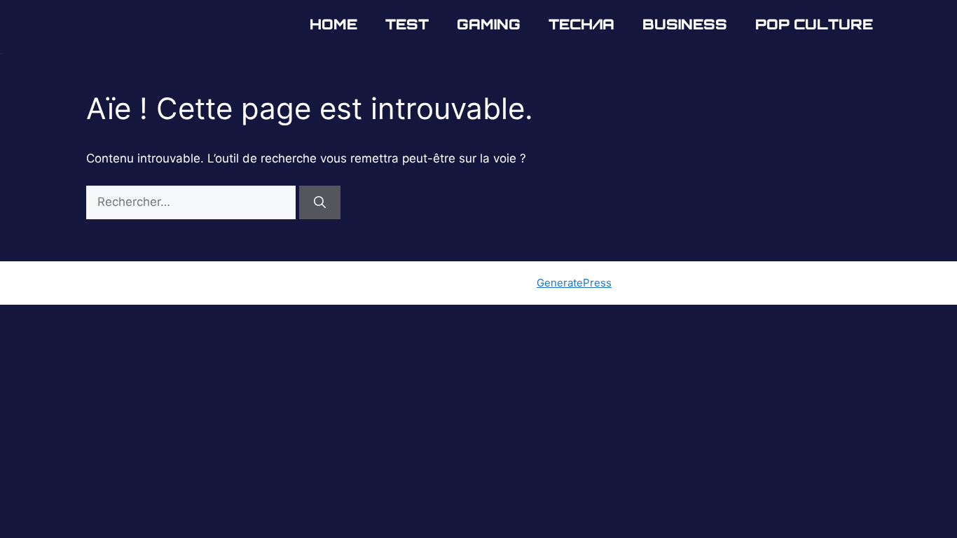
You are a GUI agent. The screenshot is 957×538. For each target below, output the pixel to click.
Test (407, 24)
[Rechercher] (319, 202)
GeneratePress (574, 282)
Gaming (489, 24)
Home (333, 24)
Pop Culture (814, 24)
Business (684, 24)
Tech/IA (581, 24)
